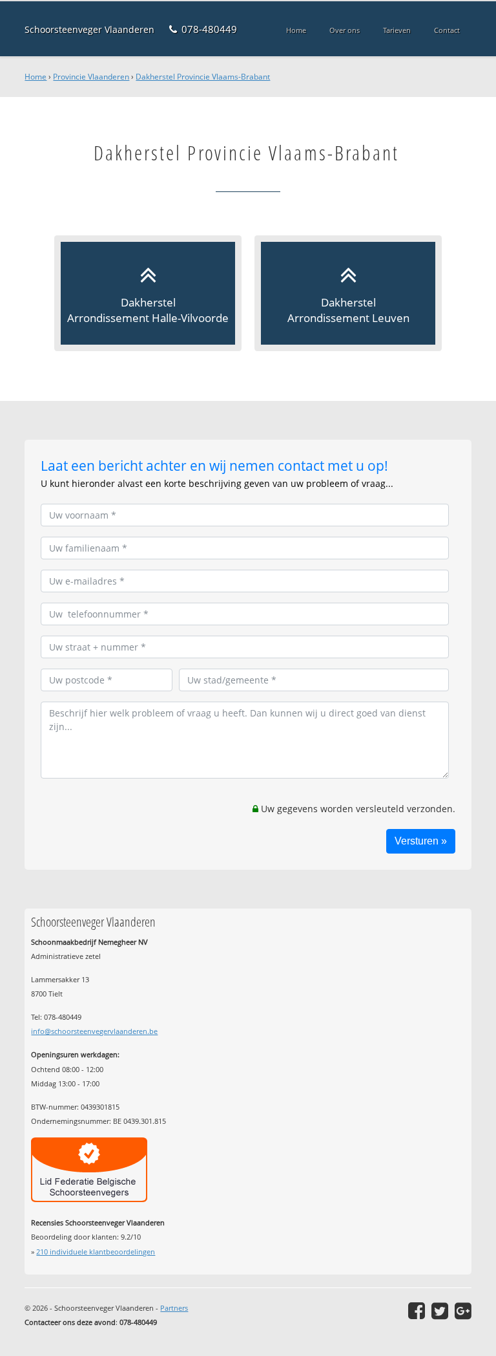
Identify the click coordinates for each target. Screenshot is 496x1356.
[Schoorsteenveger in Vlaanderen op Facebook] (416, 1310)
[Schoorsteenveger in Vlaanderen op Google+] (463, 1310)
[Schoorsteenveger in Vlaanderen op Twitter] (439, 1310)
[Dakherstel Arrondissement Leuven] (348, 293)
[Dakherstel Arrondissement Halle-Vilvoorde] (148, 293)
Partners (174, 1308)
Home (35, 76)
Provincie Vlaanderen (91, 76)
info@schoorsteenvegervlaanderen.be (94, 1031)
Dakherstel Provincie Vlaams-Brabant (203, 76)
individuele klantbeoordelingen (95, 1251)
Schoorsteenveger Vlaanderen (89, 29)
